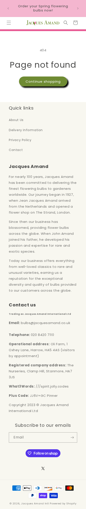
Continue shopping (43, 81)
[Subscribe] (72, 437)
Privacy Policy (20, 140)
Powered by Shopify (63, 503)
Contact (16, 150)
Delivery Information (26, 130)
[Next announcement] (78, 8)
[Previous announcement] (8, 8)
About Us (16, 120)
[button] (9, 23)
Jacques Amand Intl (35, 503)
